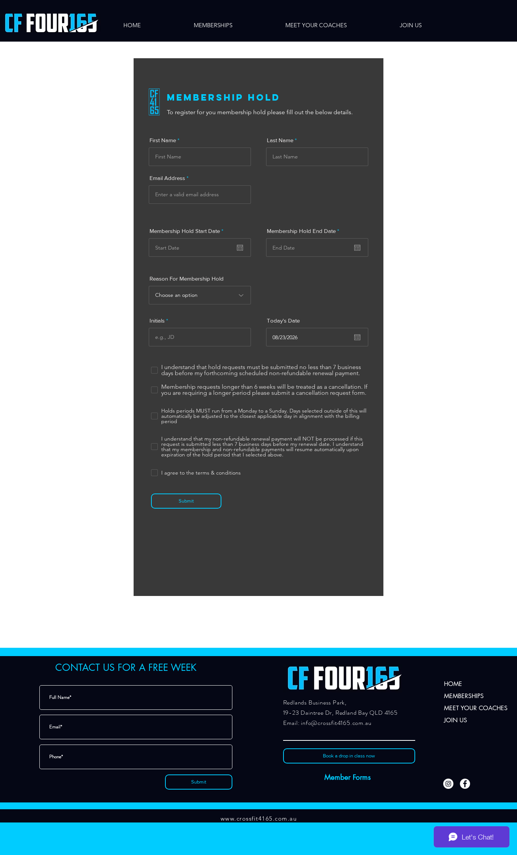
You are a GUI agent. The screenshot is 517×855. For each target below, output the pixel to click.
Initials (157, 320)
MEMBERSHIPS (464, 696)
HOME (453, 684)
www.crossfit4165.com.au (259, 818)
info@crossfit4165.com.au (336, 722)
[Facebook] (465, 784)
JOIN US (455, 720)
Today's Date (283, 320)
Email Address (167, 178)
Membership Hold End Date (304, 231)
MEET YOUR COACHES (469, 708)
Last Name (280, 140)
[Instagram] (448, 784)
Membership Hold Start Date (187, 231)
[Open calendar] (240, 248)
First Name (162, 140)
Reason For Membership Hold (186, 278)
